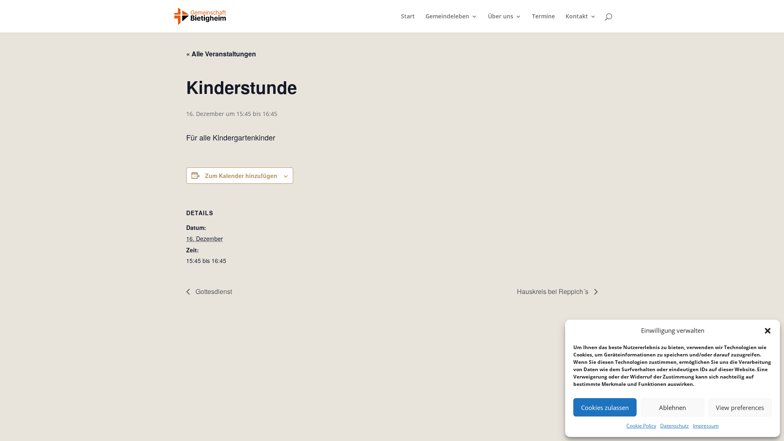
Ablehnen (672, 407)
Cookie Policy (641, 425)
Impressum (706, 425)
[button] (768, 331)
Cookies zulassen (605, 407)
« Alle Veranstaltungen (221, 53)
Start (408, 16)
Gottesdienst (213, 291)
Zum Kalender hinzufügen (241, 176)
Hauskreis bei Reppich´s (553, 291)
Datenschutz (674, 425)
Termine (543, 16)
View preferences (740, 407)
